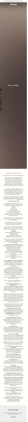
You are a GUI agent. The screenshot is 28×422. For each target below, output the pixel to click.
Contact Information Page (13, 400)
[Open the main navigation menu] (2, 4)
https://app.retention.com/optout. (13, 306)
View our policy (17, 351)
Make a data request (16, 357)
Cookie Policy (20, 198)
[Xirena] (13, 4)
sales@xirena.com (10, 312)
